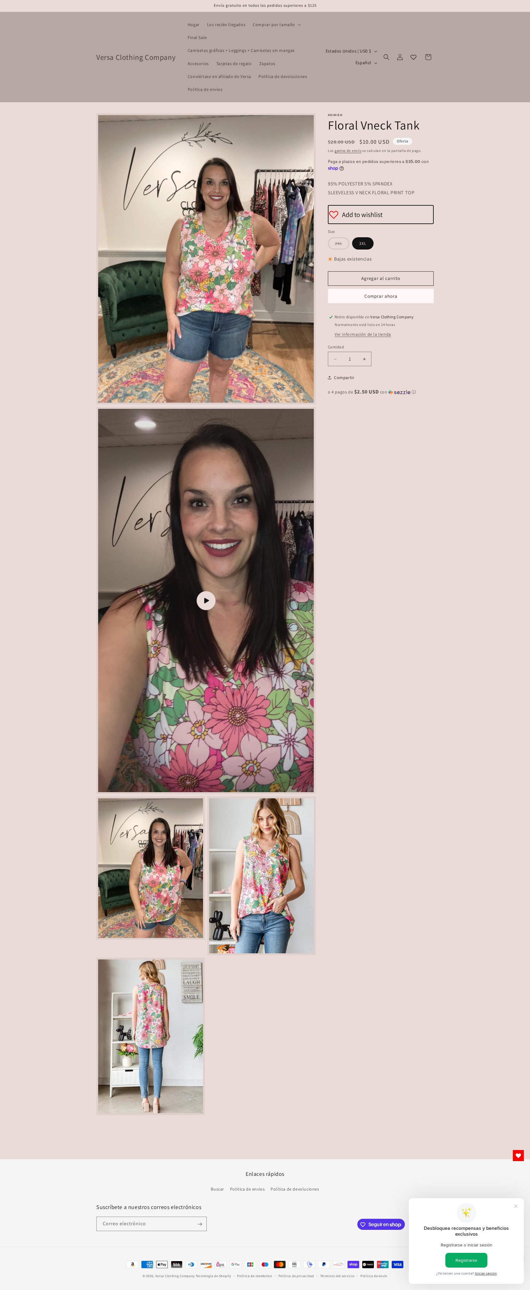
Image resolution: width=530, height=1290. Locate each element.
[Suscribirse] (199, 1224)
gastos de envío (348, 150)
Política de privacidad (296, 1275)
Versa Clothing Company (175, 1276)
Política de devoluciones (295, 1188)
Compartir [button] (344, 377)
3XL (363, 243)
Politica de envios (247, 1188)
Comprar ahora (381, 296)
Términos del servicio (337, 1275)
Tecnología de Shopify (213, 1276)
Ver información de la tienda (363, 334)
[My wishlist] (413, 57)
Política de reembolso (254, 1275)
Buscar (217, 1188)
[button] (276, 24)
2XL (342, 245)
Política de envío (373, 1275)
